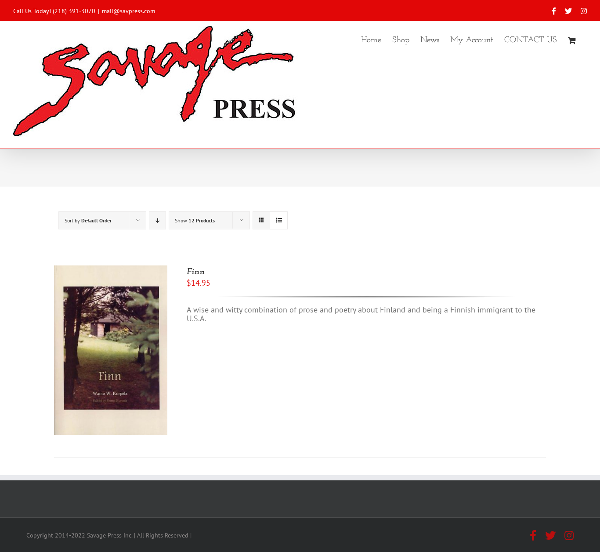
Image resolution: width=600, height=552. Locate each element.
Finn (196, 272)
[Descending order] (157, 220)
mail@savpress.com (128, 11)
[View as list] (278, 220)
